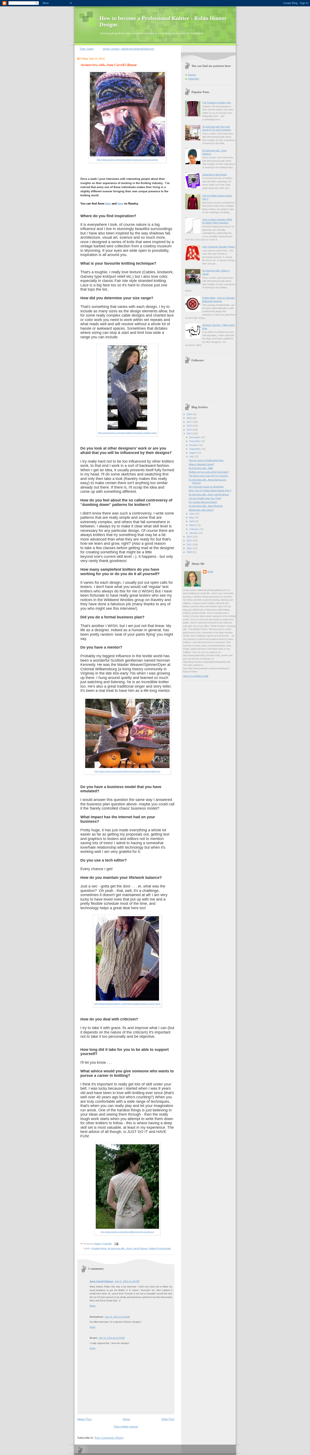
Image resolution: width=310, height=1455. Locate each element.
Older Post (167, 1419)
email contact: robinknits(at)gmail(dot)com (128, 48)
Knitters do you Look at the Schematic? (209, 472)
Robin (210, 571)
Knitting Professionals (160, 1248)
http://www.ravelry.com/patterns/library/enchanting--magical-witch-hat (127, 771)
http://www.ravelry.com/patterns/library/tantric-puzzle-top (127, 1232)
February (194, 529)
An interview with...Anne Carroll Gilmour (128, 1248)
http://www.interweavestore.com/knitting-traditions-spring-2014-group (127, 1004)
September (195, 449)
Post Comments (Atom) (108, 1437)
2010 (189, 548)
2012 (189, 540)
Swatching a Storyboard (214, 174)
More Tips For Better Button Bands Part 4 (210, 490)
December (195, 437)
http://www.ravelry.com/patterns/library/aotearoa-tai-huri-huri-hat (127, 160)
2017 (189, 422)
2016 (189, 425)
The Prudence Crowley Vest (216, 102)
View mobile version (126, 1426)
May (191, 517)
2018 (189, 418)
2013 (189, 536)
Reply (93, 1306)
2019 (189, 414)
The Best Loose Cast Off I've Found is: (209, 475)
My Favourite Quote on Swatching (206, 486)
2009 (189, 552)
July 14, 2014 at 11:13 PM (111, 1338)
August (193, 452)
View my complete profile (195, 676)
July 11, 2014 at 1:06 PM (127, 1281)
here (108, 203)
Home (126, 1419)
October (193, 445)
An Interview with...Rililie (201, 468)
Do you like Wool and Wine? (203, 502)
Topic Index (87, 48)
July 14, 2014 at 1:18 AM (117, 1316)
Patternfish (193, 78)
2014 (189, 433)
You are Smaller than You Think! (205, 498)
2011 (189, 544)
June (192, 513)
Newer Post (84, 1419)
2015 (189, 429)
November (195, 441)
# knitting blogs (98, 1248)
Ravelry (192, 74)
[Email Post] (116, 1243)
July (191, 456)
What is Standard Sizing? (201, 464)
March (193, 525)
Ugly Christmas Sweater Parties (218, 246)
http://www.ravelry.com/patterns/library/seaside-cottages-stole (127, 433)
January (193, 533)
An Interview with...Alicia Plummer (206, 506)
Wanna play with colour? (201, 510)
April (191, 521)
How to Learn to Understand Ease (206, 460)
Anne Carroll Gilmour (101, 1281)
